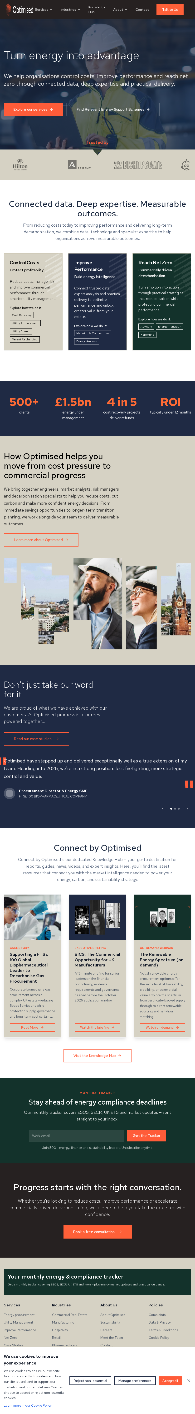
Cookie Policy (159, 1337)
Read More (29, 1027)
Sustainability (110, 1322)
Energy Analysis (86, 341)
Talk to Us (170, 9)
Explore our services (30, 109)
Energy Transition (169, 327)
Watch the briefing (94, 1027)
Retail (56, 1337)
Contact (142, 9)
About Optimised (113, 1315)
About (118, 9)
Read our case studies (33, 738)
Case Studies (13, 1345)
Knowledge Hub (97, 9)
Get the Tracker (146, 1135)
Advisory (146, 327)
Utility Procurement (25, 323)
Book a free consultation (94, 1231)
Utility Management (18, 1322)
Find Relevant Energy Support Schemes (110, 109)
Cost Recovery (22, 315)
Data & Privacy (160, 1322)
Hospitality (60, 1330)
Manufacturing (63, 1322)
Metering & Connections (92, 333)
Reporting (147, 335)
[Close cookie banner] (188, 1380)
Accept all (170, 1381)
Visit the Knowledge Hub (94, 1055)
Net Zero (10, 1337)
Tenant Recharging (25, 339)
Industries (68, 9)
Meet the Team (111, 1337)
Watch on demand (160, 1027)
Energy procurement (19, 1315)
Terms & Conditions (163, 1330)
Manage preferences (134, 1381)
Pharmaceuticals (64, 1345)
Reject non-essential (90, 1381)
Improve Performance (20, 1330)
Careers (106, 1330)
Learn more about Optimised (38, 539)
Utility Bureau (21, 331)
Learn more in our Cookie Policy (28, 1405)
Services (41, 9)
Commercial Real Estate (70, 1315)
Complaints (157, 1315)
